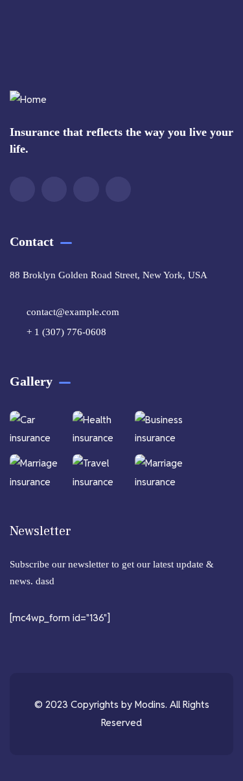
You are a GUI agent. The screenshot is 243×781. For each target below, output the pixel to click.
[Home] (28, 100)
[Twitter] (22, 189)
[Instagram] (85, 189)
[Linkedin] (118, 189)
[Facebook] (54, 189)
